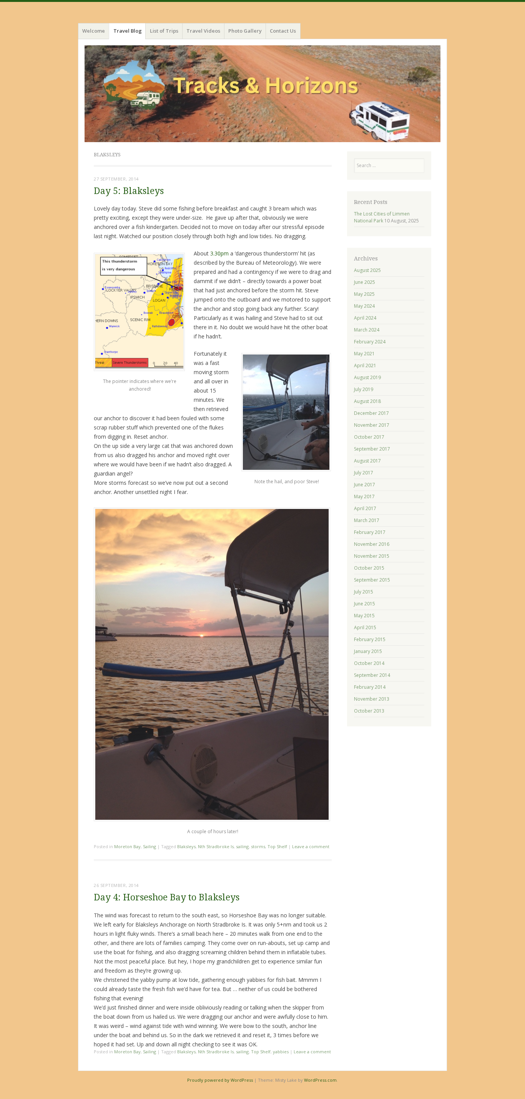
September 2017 (372, 449)
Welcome (93, 30)
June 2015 (364, 603)
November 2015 (371, 556)
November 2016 (371, 544)
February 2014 (369, 687)
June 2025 (364, 282)
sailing (242, 846)
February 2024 (369, 341)
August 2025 (367, 270)
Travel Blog (127, 30)
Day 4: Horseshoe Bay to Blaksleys (166, 897)
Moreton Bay (127, 846)
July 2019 (363, 389)
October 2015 (369, 568)
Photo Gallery (245, 30)
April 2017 (365, 508)
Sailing (149, 846)
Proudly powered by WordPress (220, 1080)
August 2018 (367, 401)
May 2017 (364, 496)
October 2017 (369, 437)
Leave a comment (310, 846)
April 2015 (365, 627)
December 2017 (371, 413)
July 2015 (363, 591)
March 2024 (366, 330)
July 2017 (363, 472)
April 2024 (365, 318)
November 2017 (371, 425)
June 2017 (364, 484)
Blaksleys (186, 846)
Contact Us (283, 30)
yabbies (281, 1051)
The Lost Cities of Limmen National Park (382, 217)
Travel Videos (203, 30)
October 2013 (369, 711)
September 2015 (372, 580)
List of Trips (164, 30)
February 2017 (369, 532)
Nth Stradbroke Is (216, 846)
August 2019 (367, 377)
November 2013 (371, 699)
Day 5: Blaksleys (129, 191)
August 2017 (367, 461)
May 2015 (364, 615)
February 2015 (369, 639)
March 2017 (366, 520)
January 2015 (368, 651)
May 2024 (364, 306)
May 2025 (364, 294)
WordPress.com (320, 1080)
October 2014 (369, 663)
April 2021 (365, 365)
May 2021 (364, 353)
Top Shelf (277, 846)
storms (258, 846)
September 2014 (372, 675)
